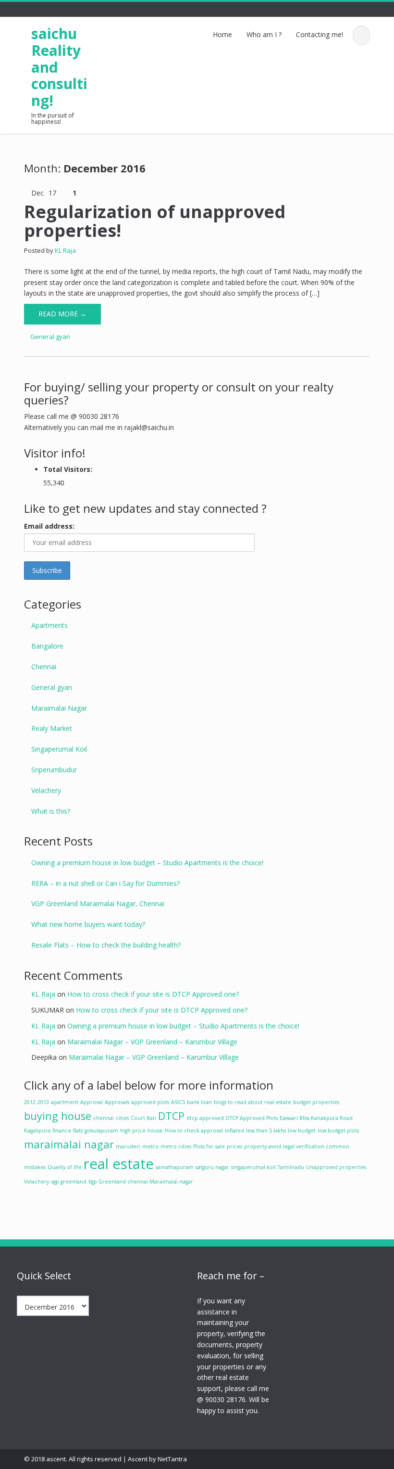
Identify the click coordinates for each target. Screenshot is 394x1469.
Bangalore (47, 645)
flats (78, 1130)
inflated (234, 1130)
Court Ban (143, 1118)
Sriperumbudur (54, 769)
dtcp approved (205, 1118)
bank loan (199, 1102)
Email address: (49, 526)
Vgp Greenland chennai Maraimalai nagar (140, 1181)
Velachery (46, 790)
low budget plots (338, 1130)
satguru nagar (212, 1167)
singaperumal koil (253, 1167)
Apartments (49, 625)
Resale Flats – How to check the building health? (106, 944)
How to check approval (194, 1130)
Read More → (62, 313)
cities (122, 1118)
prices (234, 1146)
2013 (43, 1102)
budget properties (316, 1102)
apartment (64, 1102)
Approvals (117, 1102)
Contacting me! (319, 34)
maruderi (128, 1146)
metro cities (175, 1146)
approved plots (150, 1102)
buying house (57, 1116)
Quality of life (65, 1167)
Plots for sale (209, 1146)
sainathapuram (175, 1167)
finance (61, 1130)
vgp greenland (68, 1181)
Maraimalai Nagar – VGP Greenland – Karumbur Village (152, 1041)
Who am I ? (264, 34)
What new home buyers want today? (88, 924)
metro (150, 1146)
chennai (103, 1118)
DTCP (171, 1116)
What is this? (50, 811)
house (155, 1130)
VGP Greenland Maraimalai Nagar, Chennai (97, 903)
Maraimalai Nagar (59, 708)
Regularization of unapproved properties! (154, 221)
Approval (91, 1102)
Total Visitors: (67, 469)
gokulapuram (101, 1130)
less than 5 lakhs (266, 1130)
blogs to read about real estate (252, 1102)
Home (222, 34)
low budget (302, 1130)
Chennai (43, 666)
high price (133, 1130)
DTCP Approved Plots (252, 1118)
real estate (119, 1163)
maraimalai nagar (69, 1144)
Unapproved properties (336, 1167)
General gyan (50, 336)
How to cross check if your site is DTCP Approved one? (153, 994)
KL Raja (65, 250)
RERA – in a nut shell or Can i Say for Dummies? (105, 883)
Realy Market (51, 728)
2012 (30, 1102)
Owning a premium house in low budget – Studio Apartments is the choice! (147, 862)
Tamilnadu (291, 1167)
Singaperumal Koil (59, 749)
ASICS (178, 1102)
